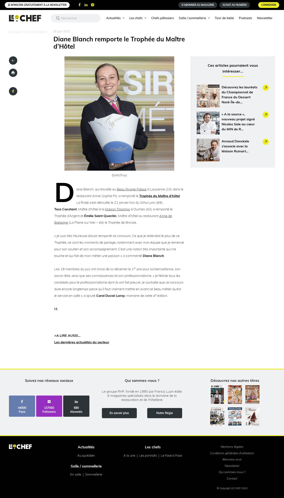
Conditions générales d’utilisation (232, 453)
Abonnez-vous (232, 459)
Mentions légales (232, 447)
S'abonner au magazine (198, 4)
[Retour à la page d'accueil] (20, 447)
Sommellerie (93, 474)
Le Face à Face (171, 455)
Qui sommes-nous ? (232, 472)
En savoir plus (119, 413)
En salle (75, 474)
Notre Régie (164, 413)
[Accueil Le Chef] (28, 18)
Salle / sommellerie (192, 18)
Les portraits (148, 455)
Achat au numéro (234, 4)
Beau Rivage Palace (132, 189)
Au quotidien (35, 32)
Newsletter (265, 18)
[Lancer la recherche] (58, 18)
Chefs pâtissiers (162, 18)
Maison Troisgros (117, 209)
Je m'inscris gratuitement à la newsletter (37, 4)
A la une (129, 455)
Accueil (15, 32)
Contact (232, 478)
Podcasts (245, 18)
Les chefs (135, 18)
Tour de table (224, 18)
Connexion (268, 4)
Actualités (113, 18)
